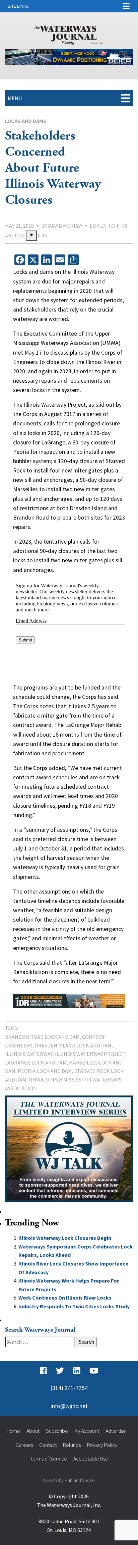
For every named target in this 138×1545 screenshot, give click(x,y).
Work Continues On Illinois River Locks (65, 1297)
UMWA (36, 1079)
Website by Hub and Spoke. (69, 1480)
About (33, 1430)
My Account (86, 1430)
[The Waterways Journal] (69, 34)
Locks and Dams (25, 121)
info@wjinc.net (69, 1406)
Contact (48, 1444)
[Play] (31, 235)
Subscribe (57, 1430)
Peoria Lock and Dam (45, 1071)
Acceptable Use (90, 1458)
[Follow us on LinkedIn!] (76, 1370)
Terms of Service (48, 1458)
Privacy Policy (102, 1444)
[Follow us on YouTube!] (93, 1370)
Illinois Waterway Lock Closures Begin (64, 1237)
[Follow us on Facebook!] (43, 1370)
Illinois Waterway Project (90, 1053)
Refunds (72, 1444)
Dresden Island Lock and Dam (73, 1045)
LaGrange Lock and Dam (36, 1062)
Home (13, 1430)
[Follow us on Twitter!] (60, 1370)
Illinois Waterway (29, 1053)
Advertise (116, 1430)
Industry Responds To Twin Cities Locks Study (74, 1306)
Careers (24, 1444)
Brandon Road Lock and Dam (42, 1036)
